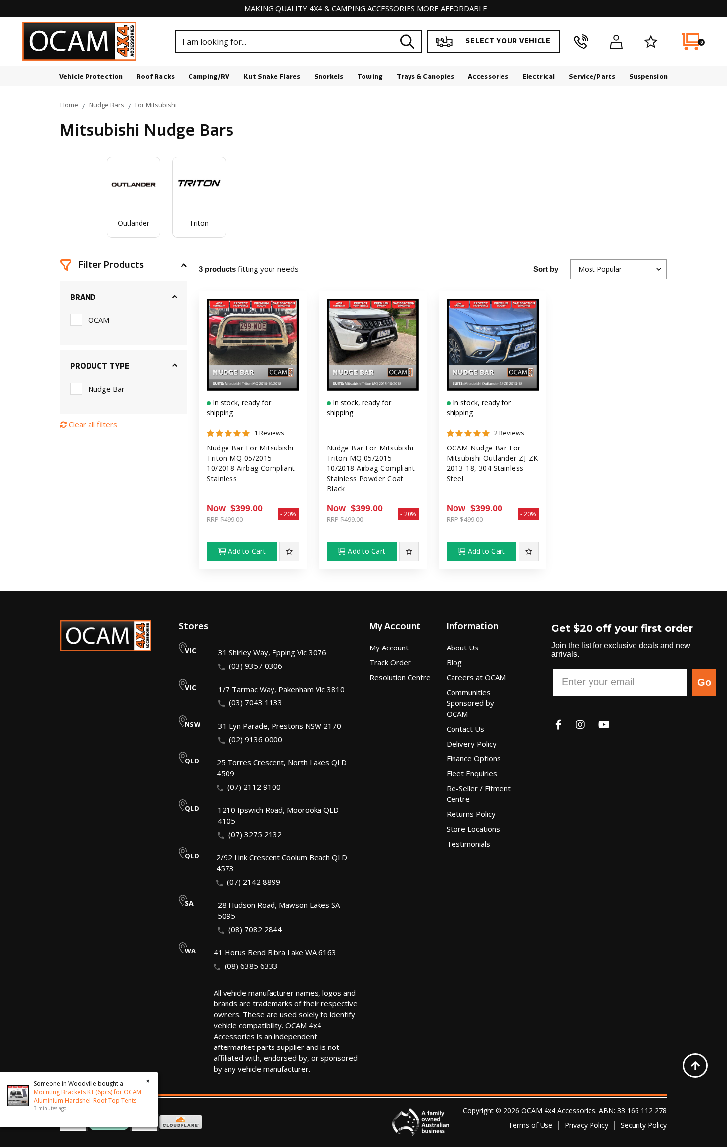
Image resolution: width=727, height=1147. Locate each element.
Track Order (390, 662)
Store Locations (473, 829)
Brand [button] (83, 297)
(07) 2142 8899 (253, 882)
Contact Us (465, 729)
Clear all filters (92, 424)
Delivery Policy (472, 743)
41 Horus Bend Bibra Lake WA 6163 (275, 952)
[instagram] (580, 724)
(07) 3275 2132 (255, 834)
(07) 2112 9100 (254, 787)
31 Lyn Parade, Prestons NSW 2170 (279, 726)
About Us (462, 647)
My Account (389, 647)
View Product (252, 393)
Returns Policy (471, 814)
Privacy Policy (586, 1125)
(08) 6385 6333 (251, 966)
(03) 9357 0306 (255, 666)
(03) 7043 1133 (255, 702)
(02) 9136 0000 (255, 739)
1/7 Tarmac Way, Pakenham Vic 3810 (281, 689)
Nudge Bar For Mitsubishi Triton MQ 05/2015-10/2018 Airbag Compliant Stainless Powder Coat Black (371, 468)
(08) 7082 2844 (255, 929)
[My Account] (616, 41)
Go (704, 682)
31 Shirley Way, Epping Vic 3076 (272, 652)
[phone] (580, 41)
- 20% (288, 514)
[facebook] (558, 724)
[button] (123, 265)
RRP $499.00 (225, 519)
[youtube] (604, 724)
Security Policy (644, 1125)
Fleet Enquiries (472, 773)
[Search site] (407, 41)
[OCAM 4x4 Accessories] (79, 41)
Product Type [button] (99, 366)
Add (247, 551)
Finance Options (474, 758)
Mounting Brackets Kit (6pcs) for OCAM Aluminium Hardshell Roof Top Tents (87, 1096)
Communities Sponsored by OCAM (470, 703)
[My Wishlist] (651, 41)
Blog (454, 662)
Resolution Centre (400, 677)
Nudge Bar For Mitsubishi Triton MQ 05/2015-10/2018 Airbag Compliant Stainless (251, 463)
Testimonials (468, 843)
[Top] (695, 1065)
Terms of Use (530, 1125)
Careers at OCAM (476, 677)
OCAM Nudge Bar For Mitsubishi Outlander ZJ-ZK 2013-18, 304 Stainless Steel (492, 463)
